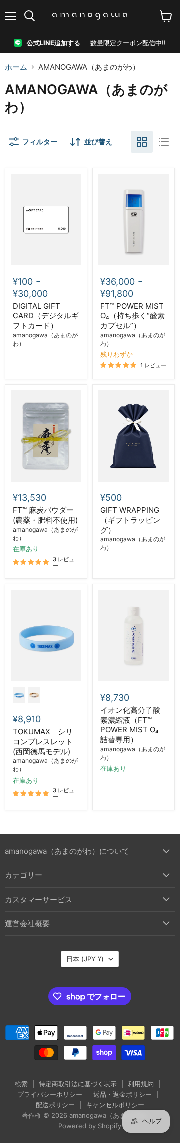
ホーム (16, 67)
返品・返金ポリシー (123, 1094)
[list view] (164, 142)
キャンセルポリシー (115, 1105)
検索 (21, 1084)
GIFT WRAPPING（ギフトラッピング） (130, 520)
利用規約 (141, 1084)
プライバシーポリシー (50, 1094)
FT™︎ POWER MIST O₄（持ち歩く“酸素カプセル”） (132, 316)
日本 (85, 959)
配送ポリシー (55, 1105)
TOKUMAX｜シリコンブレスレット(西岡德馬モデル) (43, 741)
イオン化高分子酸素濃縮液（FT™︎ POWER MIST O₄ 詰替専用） (130, 725)
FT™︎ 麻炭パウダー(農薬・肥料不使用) (45, 515)
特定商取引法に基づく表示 (78, 1084)
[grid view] (142, 142)
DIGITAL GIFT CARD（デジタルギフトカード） (46, 316)
